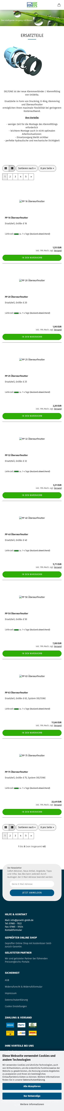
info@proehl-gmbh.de (22, 920)
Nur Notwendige (32, 1096)
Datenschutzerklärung (34, 1080)
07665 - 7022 (15, 923)
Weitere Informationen (32, 1104)
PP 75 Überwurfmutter (16, 772)
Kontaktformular (13, 930)
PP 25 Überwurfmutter (16, 376)
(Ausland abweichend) (40, 234)
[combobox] (27, 168)
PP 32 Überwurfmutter (16, 455)
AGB (7, 980)
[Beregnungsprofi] (32, 5)
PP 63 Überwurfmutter (16, 692)
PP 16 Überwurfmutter (16, 217)
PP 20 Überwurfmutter (16, 297)
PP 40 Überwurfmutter (16, 534)
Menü (5, 5)
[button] (5, 168)
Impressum (11, 993)
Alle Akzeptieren (32, 1086)
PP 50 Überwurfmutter (16, 613)
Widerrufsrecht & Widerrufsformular (23, 986)
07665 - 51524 (16, 926)
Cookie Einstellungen (16, 1006)
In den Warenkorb (32, 258)
